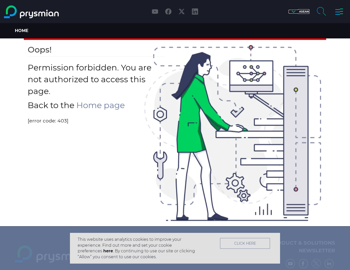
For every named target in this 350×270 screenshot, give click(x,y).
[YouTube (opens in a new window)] (155, 11)
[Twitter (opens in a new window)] (182, 11)
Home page (100, 105)
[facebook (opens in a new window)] (168, 11)
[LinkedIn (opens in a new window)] (195, 11)
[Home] (45, 11)
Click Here (245, 243)
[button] (299, 11)
